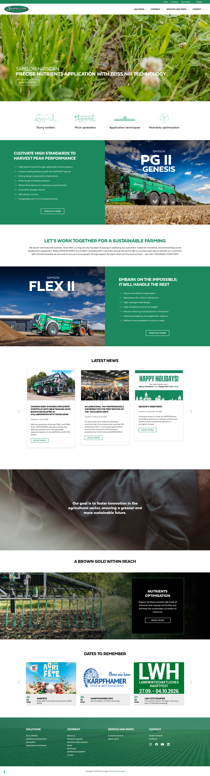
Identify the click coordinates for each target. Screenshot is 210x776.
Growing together (75, 739)
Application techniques (124, 127)
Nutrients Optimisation (77, 742)
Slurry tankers (46, 127)
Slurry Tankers (32, 735)
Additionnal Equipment (36, 739)
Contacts (153, 739)
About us (71, 735)
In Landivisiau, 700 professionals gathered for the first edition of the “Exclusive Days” (104, 409)
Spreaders (30, 742)
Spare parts (113, 739)
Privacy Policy (114, 771)
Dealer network (156, 735)
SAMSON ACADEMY (76, 752)
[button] (203, 2)
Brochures (71, 748)
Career (70, 755)
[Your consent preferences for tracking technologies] (4, 771)
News (69, 745)
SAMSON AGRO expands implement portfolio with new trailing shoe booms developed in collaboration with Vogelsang (51, 410)
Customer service (115, 735)
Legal (123, 771)
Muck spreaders (85, 127)
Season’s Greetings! (150, 406)
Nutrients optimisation (164, 127)
